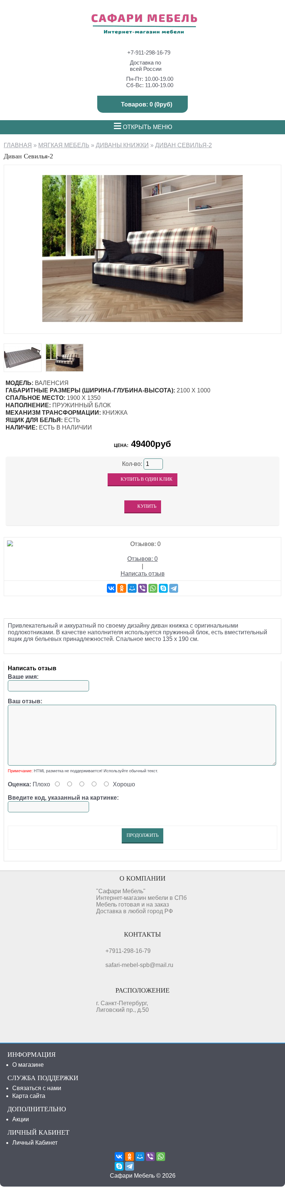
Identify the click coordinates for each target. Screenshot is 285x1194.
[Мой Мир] (132, 588)
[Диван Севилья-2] (142, 326)
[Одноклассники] (121, 588)
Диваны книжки (122, 145)
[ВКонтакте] (111, 588)
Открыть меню (142, 127)
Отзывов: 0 (142, 559)
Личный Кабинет (35, 1142)
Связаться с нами (36, 1088)
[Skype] (163, 588)
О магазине (28, 1065)
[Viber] (142, 588)
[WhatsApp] (152, 588)
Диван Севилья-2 (183, 145)
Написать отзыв (143, 573)
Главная (18, 145)
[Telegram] (173, 588)
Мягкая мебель (63, 145)
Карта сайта (28, 1096)
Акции (20, 1119)
